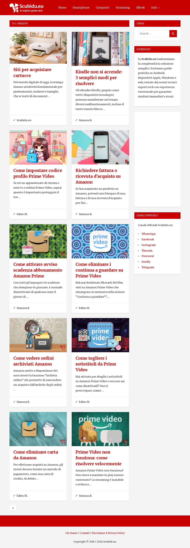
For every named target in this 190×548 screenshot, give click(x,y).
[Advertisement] (157, 158)
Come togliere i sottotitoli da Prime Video (96, 364)
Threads (147, 250)
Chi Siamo (71, 532)
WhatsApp (149, 233)
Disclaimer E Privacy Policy (108, 532)
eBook (140, 7)
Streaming (123, 7)
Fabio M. (22, 214)
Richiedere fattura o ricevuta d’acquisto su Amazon (98, 176)
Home (62, 7)
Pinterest (148, 256)
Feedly (146, 261)
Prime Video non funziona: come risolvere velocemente (98, 457)
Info (154, 7)
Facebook (148, 239)
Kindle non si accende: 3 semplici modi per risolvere (99, 77)
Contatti (85, 532)
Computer (102, 7)
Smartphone (81, 7)
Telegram (148, 267)
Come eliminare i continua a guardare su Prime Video (99, 270)
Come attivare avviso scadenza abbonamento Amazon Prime (37, 270)
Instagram (149, 245)
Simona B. (85, 120)
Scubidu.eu (24, 120)
